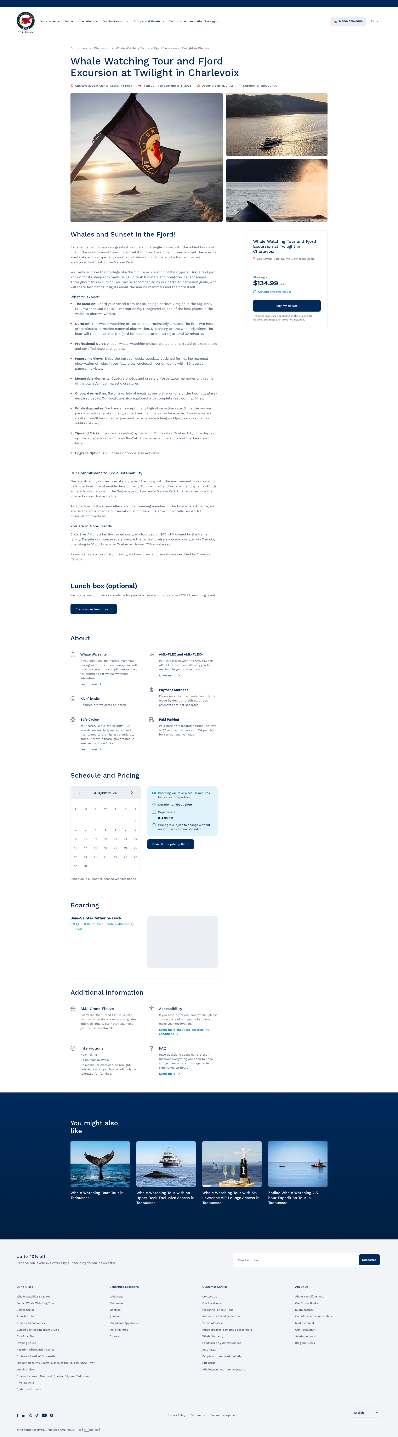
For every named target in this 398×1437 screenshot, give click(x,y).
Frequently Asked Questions (221, 1316)
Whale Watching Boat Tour (34, 1296)
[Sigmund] (89, 1430)
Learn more (89, 684)
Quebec (114, 1316)
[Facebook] (17, 1415)
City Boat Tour (26, 1336)
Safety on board (305, 1336)
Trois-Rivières (118, 1329)
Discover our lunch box (92, 609)
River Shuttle (25, 1382)
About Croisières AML (309, 1296)
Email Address (248, 1260)
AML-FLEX (209, 1349)
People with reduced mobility (222, 1356)
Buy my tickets (286, 305)
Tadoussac (116, 1296)
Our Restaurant (114, 21)
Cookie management (224, 1415)
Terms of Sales (212, 1323)
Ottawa (114, 1336)
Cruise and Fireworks (31, 1323)
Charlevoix (101, 48)
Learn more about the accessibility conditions (184, 1031)
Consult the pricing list (169, 844)
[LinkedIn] (23, 1415)
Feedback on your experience (221, 1343)
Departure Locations (79, 21)
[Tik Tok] (37, 1415)
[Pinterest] (51, 1415)
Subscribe (369, 1259)
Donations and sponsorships (314, 1316)
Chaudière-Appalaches (124, 1323)
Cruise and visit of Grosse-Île (36, 1356)
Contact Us (209, 1296)
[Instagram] (30, 1415)
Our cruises (48, 21)
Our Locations (211, 1303)
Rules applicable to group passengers (227, 1329)
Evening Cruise (26, 1343)
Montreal (115, 1309)
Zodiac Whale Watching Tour (35, 1303)
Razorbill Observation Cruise (36, 1349)
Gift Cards (208, 1362)
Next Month (131, 792)
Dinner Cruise (26, 1309)
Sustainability (304, 1309)
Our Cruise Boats (306, 1303)
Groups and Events (147, 21)
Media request (304, 1323)
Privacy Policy (177, 1415)
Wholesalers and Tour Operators (223, 1369)
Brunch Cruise (26, 1316)
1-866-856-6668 (351, 21)
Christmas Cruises (29, 1389)
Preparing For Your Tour (217, 1309)
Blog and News (305, 1343)
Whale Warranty (212, 1336)
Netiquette (198, 1415)
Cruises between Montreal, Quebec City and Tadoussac (53, 1376)
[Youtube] (44, 1415)
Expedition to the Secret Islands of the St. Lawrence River (56, 1362)
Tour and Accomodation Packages (193, 21)
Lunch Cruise (25, 1369)
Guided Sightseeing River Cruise (38, 1329)
